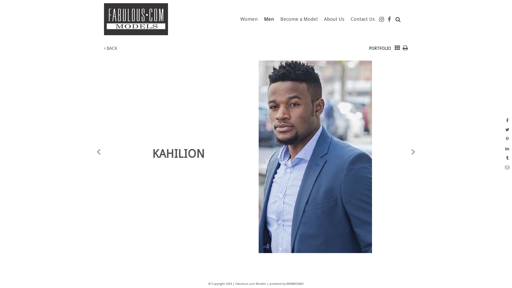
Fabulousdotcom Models (140, 19)
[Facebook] (389, 19)
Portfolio (380, 48)
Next (413, 151)
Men (269, 19)
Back (111, 48)
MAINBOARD (295, 284)
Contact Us (363, 19)
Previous (98, 151)
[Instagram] (381, 19)
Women (249, 19)
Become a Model (299, 19)
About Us (334, 19)
